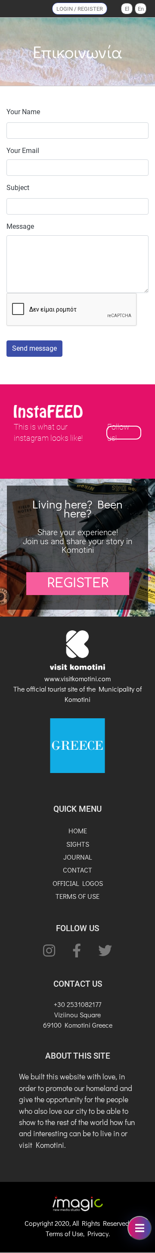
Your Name (23, 112)
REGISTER (77, 583)
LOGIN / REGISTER (79, 9)
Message (20, 226)
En (141, 9)
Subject (17, 188)
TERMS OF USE (77, 896)
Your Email (22, 150)
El (127, 9)
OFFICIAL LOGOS (78, 883)
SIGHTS (77, 843)
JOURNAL (77, 856)
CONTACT (77, 869)
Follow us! (118, 432)
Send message (34, 348)
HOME (77, 830)
